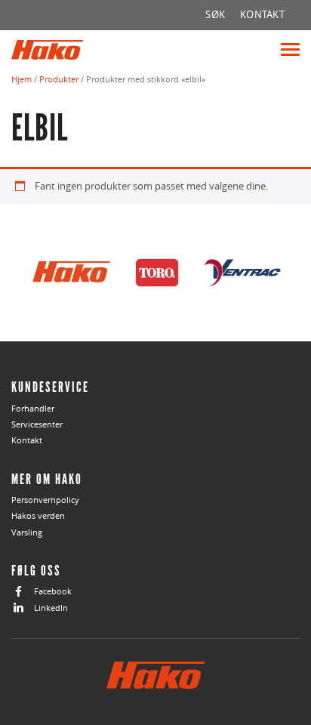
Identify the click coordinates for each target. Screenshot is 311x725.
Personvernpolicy (45, 499)
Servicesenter (37, 424)
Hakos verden (38, 515)
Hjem (21, 79)
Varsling (26, 532)
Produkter (59, 79)
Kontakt (26, 440)
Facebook (53, 591)
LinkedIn (51, 607)
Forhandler (32, 408)
